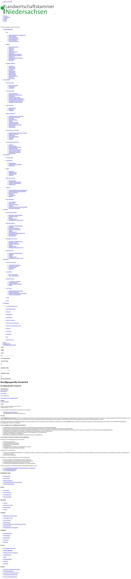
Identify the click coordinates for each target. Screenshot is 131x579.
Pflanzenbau (11, 109)
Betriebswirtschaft (13, 146)
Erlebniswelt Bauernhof (14, 292)
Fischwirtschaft (12, 67)
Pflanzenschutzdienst (7, 480)
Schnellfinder (6, 303)
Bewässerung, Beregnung (14, 117)
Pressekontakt (6, 490)
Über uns (5, 15)
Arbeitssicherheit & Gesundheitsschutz (17, 35)
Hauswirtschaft (12, 71)
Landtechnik (11, 87)
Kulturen (11, 121)
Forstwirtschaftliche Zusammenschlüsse (17, 191)
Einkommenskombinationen (15, 147)
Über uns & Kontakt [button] (7, 1)
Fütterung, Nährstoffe (13, 134)
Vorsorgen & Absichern (14, 41)
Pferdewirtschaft (12, 74)
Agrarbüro (11, 144)
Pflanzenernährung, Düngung (15, 124)
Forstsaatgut (11, 171)
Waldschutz (11, 175)
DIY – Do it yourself (13, 274)
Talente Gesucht (6, 522)
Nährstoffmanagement (13, 123)
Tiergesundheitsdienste (13, 136)
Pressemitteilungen (7, 494)
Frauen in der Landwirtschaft (15, 149)
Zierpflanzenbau (12, 235)
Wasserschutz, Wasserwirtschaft (15, 102)
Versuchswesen (12, 127)
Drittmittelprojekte (7, 554)
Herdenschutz (12, 135)
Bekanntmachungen (7, 533)
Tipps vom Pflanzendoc (14, 275)
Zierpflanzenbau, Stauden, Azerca (16, 220)
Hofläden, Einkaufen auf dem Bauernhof (17, 293)
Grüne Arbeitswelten (13, 37)
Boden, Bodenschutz (13, 93)
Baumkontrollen (12, 180)
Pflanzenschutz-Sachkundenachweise (17, 233)
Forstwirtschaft (12, 68)
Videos (4, 557)
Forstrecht (11, 205)
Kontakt (5, 20)
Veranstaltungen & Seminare (9, 548)
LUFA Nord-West (7, 525)
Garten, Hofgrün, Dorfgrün (14, 151)
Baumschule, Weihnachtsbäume (15, 215)
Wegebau (11, 196)
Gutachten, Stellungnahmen (15, 183)
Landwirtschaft (12, 72)
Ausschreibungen (12, 202)
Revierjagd (11, 77)
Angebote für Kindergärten (14, 265)
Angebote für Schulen (13, 266)
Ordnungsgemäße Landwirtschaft (16, 98)
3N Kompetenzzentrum (8, 571)
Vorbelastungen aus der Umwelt (16, 101)
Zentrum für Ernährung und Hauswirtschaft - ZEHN (14, 524)
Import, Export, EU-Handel (15, 229)
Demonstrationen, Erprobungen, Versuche (18, 133)
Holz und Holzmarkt (13, 192)
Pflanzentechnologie (13, 76)
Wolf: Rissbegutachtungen (14, 208)
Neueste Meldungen (7, 559)
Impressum (5, 542)
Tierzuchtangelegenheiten (8, 484)
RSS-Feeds (5, 561)
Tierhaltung (11, 110)
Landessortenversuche (13, 122)
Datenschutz (6, 539)
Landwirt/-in (11, 53)
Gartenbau (11, 69)
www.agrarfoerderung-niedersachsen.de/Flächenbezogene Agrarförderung (19, 468)
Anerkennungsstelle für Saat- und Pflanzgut (12, 482)
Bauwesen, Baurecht (13, 85)
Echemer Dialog (12, 267)
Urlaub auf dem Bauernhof (14, 294)
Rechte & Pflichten (13, 40)
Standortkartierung (13, 172)
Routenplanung (4, 391)
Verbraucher (6, 259)
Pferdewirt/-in (12, 56)
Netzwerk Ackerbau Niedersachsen (10, 572)
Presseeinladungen (7, 492)
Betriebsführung (12, 108)
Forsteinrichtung (12, 163)
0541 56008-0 (4, 393)
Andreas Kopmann (5, 401)
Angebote (5, 18)
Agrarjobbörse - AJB (7, 518)
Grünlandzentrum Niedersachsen (10, 574)
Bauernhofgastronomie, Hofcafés (16, 291)
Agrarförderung (6, 476)
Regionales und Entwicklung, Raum (16, 99)
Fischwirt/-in (11, 48)
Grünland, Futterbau (13, 119)
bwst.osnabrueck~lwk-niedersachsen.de (9, 398)
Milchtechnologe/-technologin (15, 54)
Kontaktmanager (6, 343)
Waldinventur (12, 165)
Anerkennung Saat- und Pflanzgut (16, 116)
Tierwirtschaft (12, 78)
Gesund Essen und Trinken (14, 281)
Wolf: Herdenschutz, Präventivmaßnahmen (18, 207)
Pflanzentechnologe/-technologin (16, 58)
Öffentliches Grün (13, 218)
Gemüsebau (11, 227)
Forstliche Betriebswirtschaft (15, 182)
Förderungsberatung (13, 148)
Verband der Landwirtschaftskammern (11, 569)
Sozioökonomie (12, 153)
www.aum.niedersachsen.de (9, 470)
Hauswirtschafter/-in (13, 51)
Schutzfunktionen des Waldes (15, 164)
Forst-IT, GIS (12, 203)
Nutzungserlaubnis (7, 496)
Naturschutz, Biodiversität (14, 97)
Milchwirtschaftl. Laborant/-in (15, 55)
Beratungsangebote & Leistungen (10, 552)
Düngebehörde (6, 478)
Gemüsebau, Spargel (13, 216)
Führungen (11, 268)
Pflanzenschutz (12, 126)
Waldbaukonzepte (12, 173)
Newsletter (5, 563)
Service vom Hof (7, 520)
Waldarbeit (11, 194)
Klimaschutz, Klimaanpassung (15, 94)
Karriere (5, 19)
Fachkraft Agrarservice (14, 47)
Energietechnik (12, 86)
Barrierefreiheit (6, 537)
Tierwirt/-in (11, 60)
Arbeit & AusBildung (8, 29)
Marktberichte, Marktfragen (15, 152)
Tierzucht (11, 139)
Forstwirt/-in (11, 49)
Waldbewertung (12, 184)
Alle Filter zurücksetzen (5, 378)
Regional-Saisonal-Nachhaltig (15, 284)
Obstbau (10, 217)
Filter (2, 347)
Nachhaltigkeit (12, 96)
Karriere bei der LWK (8, 505)
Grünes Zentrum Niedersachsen (10, 576)
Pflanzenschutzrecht (13, 234)
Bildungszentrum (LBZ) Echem (10, 515)
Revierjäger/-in (12, 59)
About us (5, 509)
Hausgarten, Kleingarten (14, 228)
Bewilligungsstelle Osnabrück (9, 345)
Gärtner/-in (11, 50)
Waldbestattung (12, 195)
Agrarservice (11, 66)
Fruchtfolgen (11, 118)
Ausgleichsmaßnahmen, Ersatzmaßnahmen (18, 190)
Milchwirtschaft (12, 73)
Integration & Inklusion (14, 38)
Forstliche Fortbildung (13, 204)
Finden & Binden (12, 36)
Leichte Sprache (6, 535)
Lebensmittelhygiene (13, 282)
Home (4, 342)
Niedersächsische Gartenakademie (10, 527)
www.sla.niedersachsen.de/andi (10, 469)
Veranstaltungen (6, 17)
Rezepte (10, 285)
